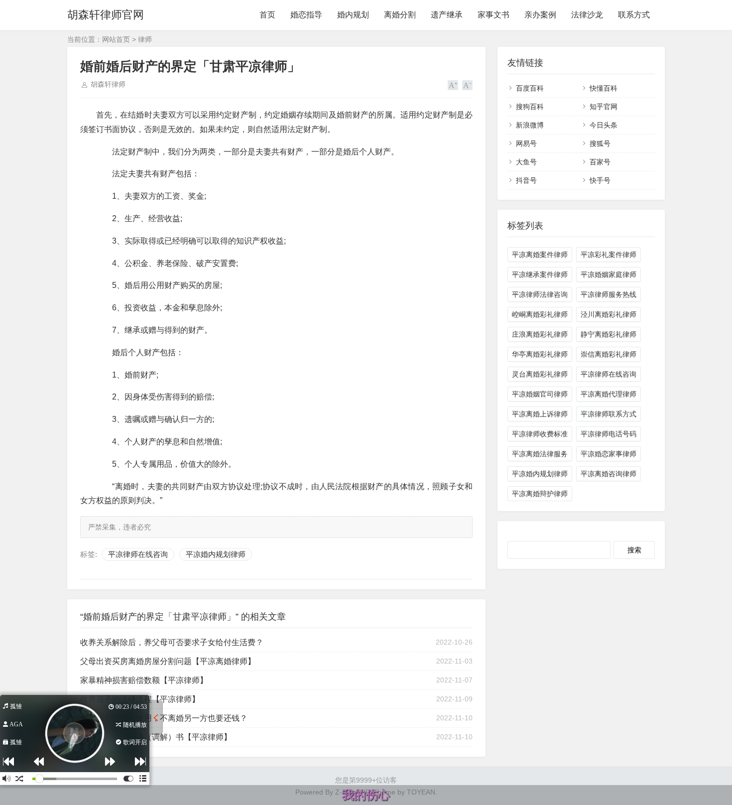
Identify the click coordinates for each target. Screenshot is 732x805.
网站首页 (116, 39)
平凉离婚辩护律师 (540, 494)
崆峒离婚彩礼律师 (540, 314)
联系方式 (634, 14)
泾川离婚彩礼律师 (608, 314)
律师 (145, 39)
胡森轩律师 (108, 84)
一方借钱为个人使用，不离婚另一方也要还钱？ (163, 718)
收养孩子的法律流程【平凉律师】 (140, 699)
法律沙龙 (587, 14)
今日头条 (603, 125)
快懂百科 (603, 88)
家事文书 (493, 14)
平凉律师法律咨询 (540, 294)
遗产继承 (447, 14)
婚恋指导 (306, 14)
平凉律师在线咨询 (138, 554)
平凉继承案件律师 (540, 274)
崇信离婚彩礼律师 (608, 354)
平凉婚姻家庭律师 (608, 274)
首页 (267, 14)
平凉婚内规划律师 (215, 554)
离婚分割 (400, 14)
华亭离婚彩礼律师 (540, 354)
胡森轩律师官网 (105, 14)
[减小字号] (467, 85)
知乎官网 (603, 107)
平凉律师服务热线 (608, 294)
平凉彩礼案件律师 (608, 255)
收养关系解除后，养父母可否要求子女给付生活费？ (171, 642)
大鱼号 (526, 162)
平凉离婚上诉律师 (540, 414)
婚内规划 (353, 14)
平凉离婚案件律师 (540, 255)
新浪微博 (530, 125)
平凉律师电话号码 (608, 434)
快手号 (600, 180)
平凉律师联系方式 (608, 414)
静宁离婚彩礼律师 (608, 334)
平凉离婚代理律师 (608, 394)
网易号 (526, 143)
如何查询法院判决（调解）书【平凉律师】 (156, 737)
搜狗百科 (530, 107)
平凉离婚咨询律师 (608, 474)
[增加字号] (453, 85)
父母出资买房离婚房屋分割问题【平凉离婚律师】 (167, 661)
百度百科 (530, 88)
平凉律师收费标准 (540, 434)
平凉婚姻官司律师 (540, 394)
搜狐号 (600, 143)
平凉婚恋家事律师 (608, 454)
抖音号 (526, 180)
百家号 (600, 162)
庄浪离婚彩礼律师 (540, 334)
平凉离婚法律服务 (540, 454)
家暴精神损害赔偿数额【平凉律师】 (144, 680)
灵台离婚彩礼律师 (540, 374)
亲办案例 (540, 14)
